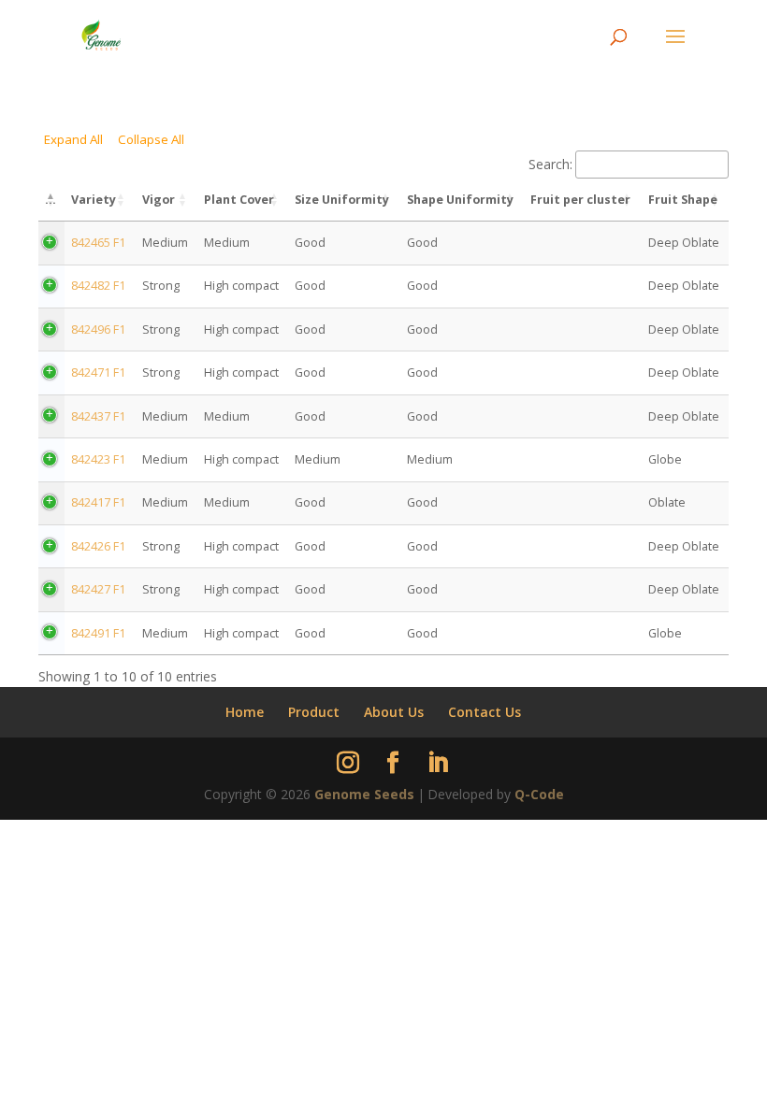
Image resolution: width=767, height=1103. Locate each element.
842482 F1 (98, 286)
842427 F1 (98, 589)
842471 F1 (98, 372)
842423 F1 (98, 459)
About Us (394, 712)
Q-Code (539, 794)
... (50, 200)
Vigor (158, 200)
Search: (550, 164)
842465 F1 (98, 243)
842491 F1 (98, 633)
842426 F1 (98, 546)
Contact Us (484, 712)
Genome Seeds (364, 794)
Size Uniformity (342, 200)
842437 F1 (98, 416)
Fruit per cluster (580, 200)
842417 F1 (98, 502)
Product (314, 712)
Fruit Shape (682, 200)
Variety (93, 200)
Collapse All (151, 139)
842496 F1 (98, 329)
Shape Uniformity (460, 200)
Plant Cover (239, 200)
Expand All (73, 139)
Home (244, 712)
